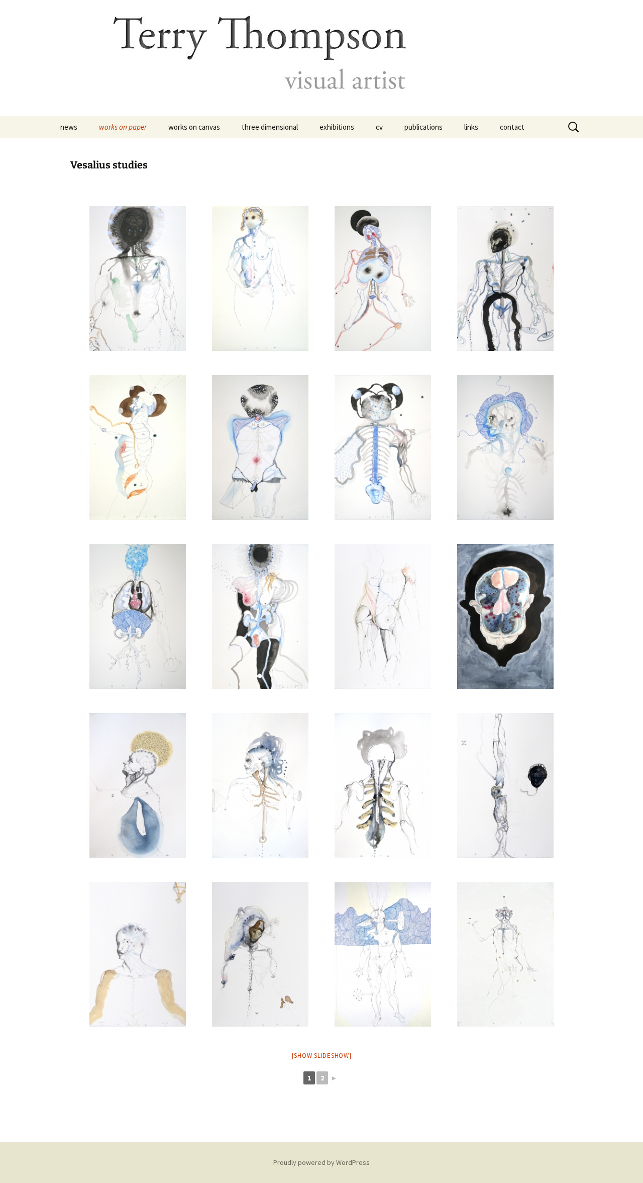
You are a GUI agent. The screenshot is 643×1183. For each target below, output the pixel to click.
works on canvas (194, 127)
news (68, 127)
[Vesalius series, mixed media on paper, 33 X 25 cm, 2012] (260, 785)
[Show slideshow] (322, 1055)
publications (423, 127)
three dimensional (270, 127)
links (471, 127)
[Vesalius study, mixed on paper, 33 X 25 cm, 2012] (137, 785)
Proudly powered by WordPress (321, 1162)
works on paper (123, 127)
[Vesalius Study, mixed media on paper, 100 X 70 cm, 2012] (505, 954)
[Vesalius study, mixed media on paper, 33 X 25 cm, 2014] (137, 278)
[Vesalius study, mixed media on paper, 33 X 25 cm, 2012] (260, 954)
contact (512, 127)
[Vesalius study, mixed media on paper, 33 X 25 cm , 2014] (383, 278)
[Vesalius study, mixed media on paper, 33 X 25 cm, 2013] (383, 447)
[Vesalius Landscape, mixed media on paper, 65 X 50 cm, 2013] (383, 954)
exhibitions (336, 127)
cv (379, 127)
